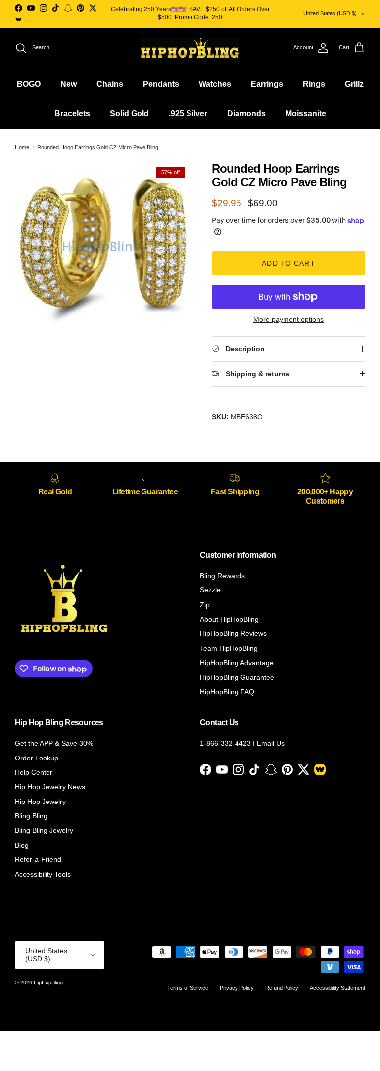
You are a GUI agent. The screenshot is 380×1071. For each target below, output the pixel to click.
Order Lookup (36, 758)
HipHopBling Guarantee (237, 677)
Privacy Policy (237, 988)
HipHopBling (48, 982)
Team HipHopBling (229, 648)
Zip (205, 605)
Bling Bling (31, 816)
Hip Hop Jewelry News (50, 787)
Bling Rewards (222, 576)
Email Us (271, 743)
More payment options (288, 319)
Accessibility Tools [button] (43, 874)
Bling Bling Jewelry (44, 830)
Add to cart (288, 263)
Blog (22, 845)
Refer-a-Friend (38, 859)
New (68, 84)
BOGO (29, 84)
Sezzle (210, 590)
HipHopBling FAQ (227, 692)
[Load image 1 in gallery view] (102, 249)
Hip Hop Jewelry (40, 801)
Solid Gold (129, 113)
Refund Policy (281, 988)
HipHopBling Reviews (233, 633)
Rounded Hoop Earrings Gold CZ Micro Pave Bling (97, 147)
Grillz (354, 84)
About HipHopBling (229, 619)
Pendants (161, 84)
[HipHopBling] (190, 48)
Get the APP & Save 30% (54, 743)
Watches (215, 84)
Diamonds (246, 113)
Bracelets (72, 113)
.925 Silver (188, 113)
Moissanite (305, 113)
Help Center (33, 772)
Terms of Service (187, 988)
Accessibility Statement (337, 988)
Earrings (267, 84)
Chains (109, 84)
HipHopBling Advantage (237, 663)
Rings (314, 84)
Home (22, 147)
